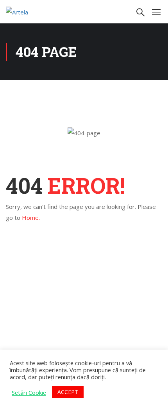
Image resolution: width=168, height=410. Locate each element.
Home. (31, 217)
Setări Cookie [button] (29, 392)
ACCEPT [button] (67, 392)
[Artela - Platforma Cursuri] (31, 12)
